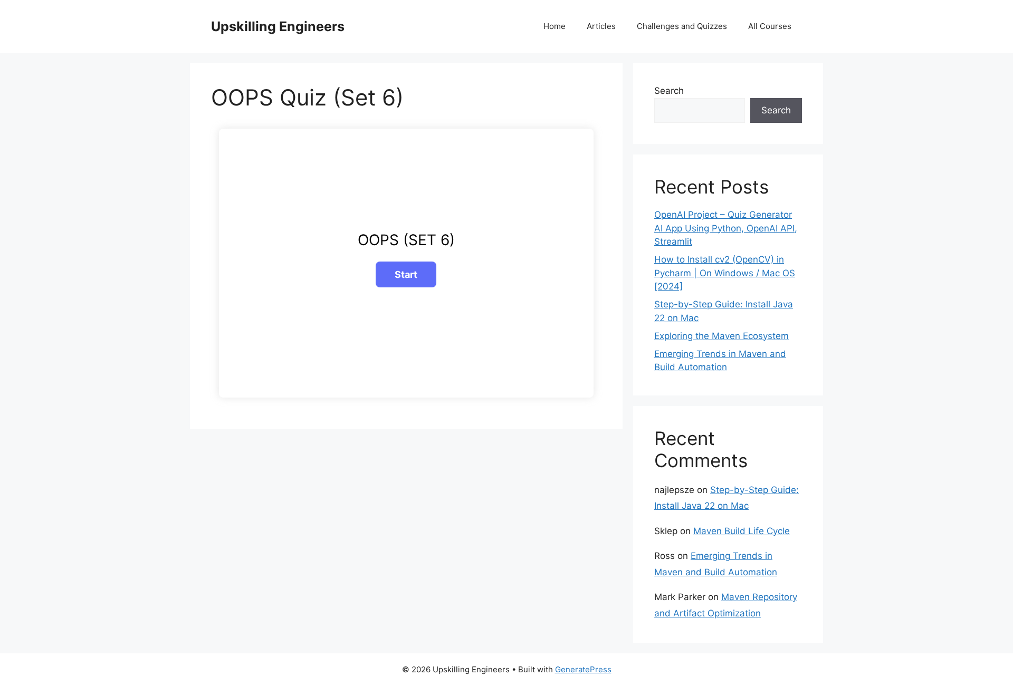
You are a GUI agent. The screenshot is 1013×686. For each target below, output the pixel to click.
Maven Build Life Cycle (741, 531)
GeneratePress (583, 669)
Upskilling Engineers (278, 26)
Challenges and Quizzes (682, 26)
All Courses (769, 26)
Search (669, 90)
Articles (601, 26)
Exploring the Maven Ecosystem (721, 336)
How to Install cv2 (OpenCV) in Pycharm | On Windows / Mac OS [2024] (724, 273)
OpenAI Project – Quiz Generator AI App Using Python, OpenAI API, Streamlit (725, 228)
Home (554, 26)
